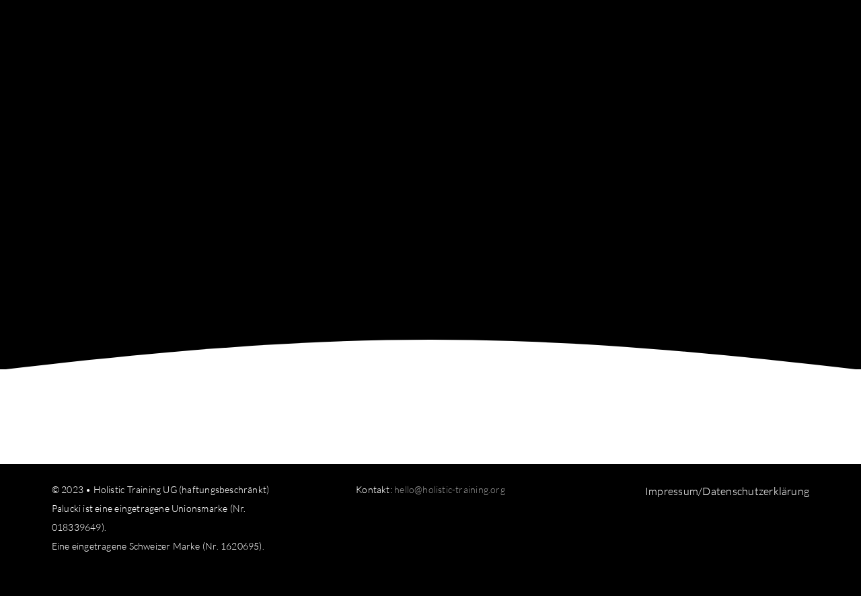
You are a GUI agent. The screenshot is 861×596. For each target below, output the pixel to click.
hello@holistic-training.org (449, 489)
